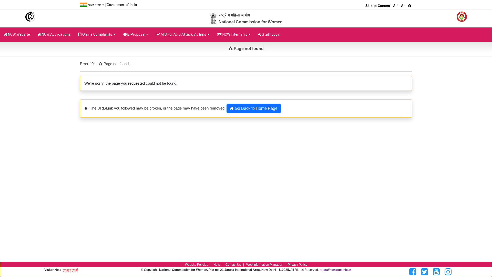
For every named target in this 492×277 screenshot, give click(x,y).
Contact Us (233, 264)
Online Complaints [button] (96, 34)
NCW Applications (58, 34)
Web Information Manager (264, 264)
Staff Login (270, 34)
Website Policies (196, 264)
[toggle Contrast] (410, 6)
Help (216, 264)
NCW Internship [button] (235, 34)
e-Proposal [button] (136, 34)
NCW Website (18, 34)
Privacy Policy (297, 264)
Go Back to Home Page (256, 108)
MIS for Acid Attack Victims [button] (183, 34)
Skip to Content (377, 6)
